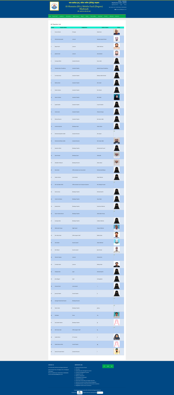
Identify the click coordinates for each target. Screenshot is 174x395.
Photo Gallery (93, 16)
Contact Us (117, 16)
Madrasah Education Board (81, 367)
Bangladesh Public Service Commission (83, 385)
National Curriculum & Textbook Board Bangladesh (86, 382)
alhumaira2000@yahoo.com (121, 9)
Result (82, 16)
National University (80, 379)
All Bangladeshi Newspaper (81, 377)
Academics (61, 16)
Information (68, 16)
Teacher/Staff (55, 16)
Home (125, 4)
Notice (87, 16)
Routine (105, 16)
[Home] (54, 5)
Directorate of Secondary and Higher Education (85, 380)
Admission (112, 16)
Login (121, 4)
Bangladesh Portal (79, 374)
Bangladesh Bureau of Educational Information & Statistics (87, 383)
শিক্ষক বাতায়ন (78, 369)
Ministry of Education (80, 375)
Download (100, 16)
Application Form (115, 4)
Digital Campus (76, 16)
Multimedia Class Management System (83, 370)
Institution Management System (82, 372)
